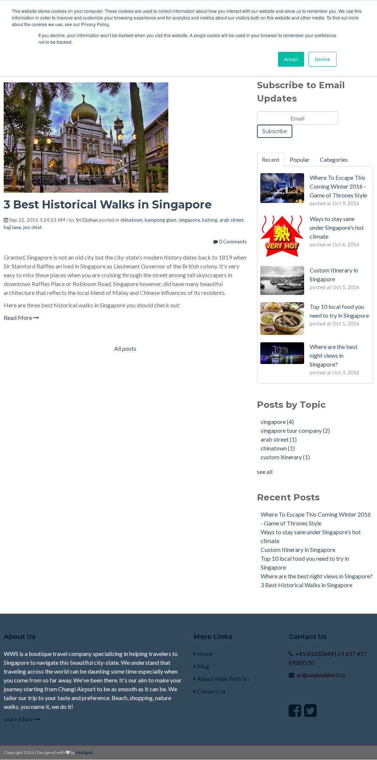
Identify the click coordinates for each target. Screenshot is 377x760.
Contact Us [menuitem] (211, 691)
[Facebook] (295, 710)
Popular (300, 159)
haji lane (12, 227)
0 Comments (232, 242)
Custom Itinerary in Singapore (298, 549)
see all (264, 471)
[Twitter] (310, 710)
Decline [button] (322, 59)
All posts (125, 348)
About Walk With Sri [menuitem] (222, 678)
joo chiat (32, 227)
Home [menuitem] (204, 653)
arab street (231, 220)
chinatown (131, 220)
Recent (270, 159)
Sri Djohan (87, 220)
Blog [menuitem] (202, 666)
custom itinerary (285, 456)
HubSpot (84, 752)
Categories (334, 159)
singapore (189, 220)
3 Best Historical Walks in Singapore (108, 204)
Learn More (19, 719)
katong (209, 220)
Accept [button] (291, 59)
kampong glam (160, 220)
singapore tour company (295, 430)
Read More (18, 317)
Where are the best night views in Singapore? (317, 575)
